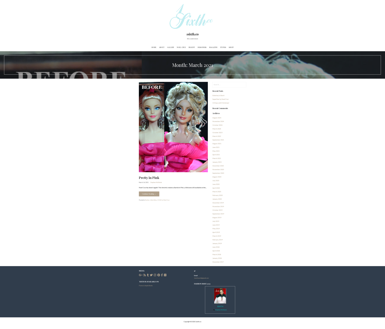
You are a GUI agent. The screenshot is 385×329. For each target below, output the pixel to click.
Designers (202, 47)
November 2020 (218, 169)
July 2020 (215, 180)
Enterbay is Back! (218, 95)
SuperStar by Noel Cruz (220, 99)
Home (153, 47)
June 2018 (215, 247)
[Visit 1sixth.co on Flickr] (165, 275)
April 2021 (216, 155)
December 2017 (218, 262)
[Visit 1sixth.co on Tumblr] (148, 275)
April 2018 (216, 251)
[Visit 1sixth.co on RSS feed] (144, 275)
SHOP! (231, 47)
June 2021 (215, 147)
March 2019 (216, 236)
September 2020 (218, 173)
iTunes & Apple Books (146, 285)
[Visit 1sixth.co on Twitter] (151, 275)
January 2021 (217, 162)
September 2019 (218, 214)
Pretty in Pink (149, 177)
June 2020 (215, 184)
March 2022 (216, 136)
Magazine (213, 47)
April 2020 (216, 188)
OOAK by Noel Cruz (163, 200)
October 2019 (217, 210)
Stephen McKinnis (156, 182)
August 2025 (216, 118)
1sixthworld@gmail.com (201, 278)
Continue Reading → (149, 194)
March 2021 (216, 158)
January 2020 (217, 199)
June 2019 (215, 225)
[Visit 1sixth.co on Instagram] (155, 275)
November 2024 (218, 121)
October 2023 (217, 132)
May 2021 (216, 151)
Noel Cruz (181, 47)
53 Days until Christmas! (220, 103)
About (161, 47)
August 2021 (216, 143)
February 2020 (217, 195)
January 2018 (217, 258)
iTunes (223, 47)
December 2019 (218, 203)
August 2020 (216, 177)
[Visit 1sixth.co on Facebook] (162, 275)
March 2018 (216, 254)
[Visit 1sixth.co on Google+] (140, 275)
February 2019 (217, 240)
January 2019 (217, 243)
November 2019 (218, 206)
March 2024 (216, 129)
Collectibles (153, 200)
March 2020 (216, 191)
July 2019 (215, 221)
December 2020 (218, 166)
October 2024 (217, 125)
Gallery (170, 47)
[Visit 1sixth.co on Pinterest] (158, 275)
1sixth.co (192, 34)
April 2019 (216, 232)
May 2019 (216, 228)
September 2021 (218, 140)
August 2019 (216, 217)
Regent (192, 47)
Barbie (147, 200)
